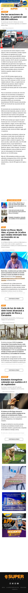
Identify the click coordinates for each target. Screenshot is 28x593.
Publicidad (23, 587)
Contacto (14, 589)
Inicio (3, 587)
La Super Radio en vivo (12, 587)
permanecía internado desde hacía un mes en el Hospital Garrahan (13, 278)
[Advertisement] (14, 184)
